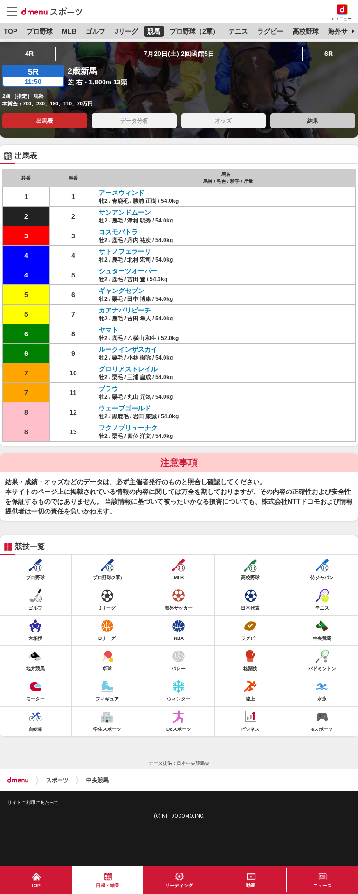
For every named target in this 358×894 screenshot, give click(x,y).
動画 (250, 885)
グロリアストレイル (128, 369)
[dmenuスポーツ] (55, 11)
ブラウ (108, 388)
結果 (312, 121)
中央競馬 (97, 780)
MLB (69, 31)
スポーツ (57, 780)
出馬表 (44, 121)
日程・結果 (107, 885)
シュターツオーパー (128, 271)
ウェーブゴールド (125, 408)
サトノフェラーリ (125, 251)
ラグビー (270, 31)
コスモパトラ (118, 232)
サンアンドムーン (125, 212)
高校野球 (306, 31)
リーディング (179, 885)
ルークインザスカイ (128, 349)
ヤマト (108, 329)
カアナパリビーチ (125, 310)
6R (328, 53)
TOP (10, 31)
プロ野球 (40, 31)
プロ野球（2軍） (194, 31)
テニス (238, 31)
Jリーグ (126, 31)
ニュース (322, 885)
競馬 (153, 31)
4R (29, 53)
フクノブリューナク (128, 427)
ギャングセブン (122, 290)
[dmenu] (18, 780)
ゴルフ (95, 31)
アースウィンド (122, 192)
